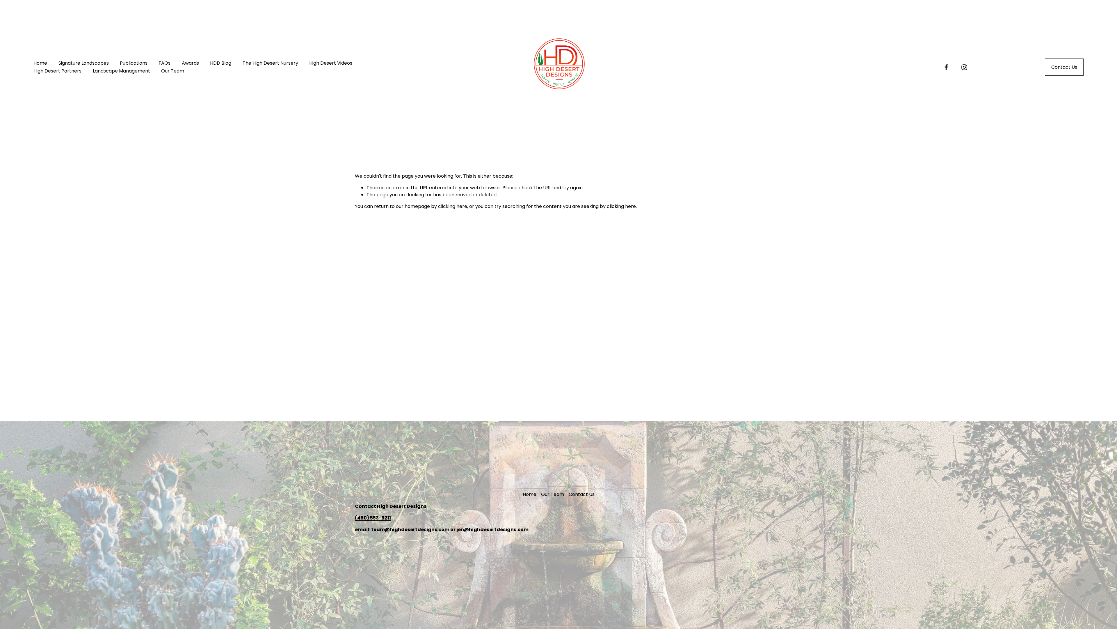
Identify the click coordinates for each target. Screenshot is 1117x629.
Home (40, 63)
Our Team (172, 71)
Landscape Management (121, 71)
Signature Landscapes (83, 63)
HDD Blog (220, 63)
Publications (133, 63)
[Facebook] (946, 67)
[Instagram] (964, 67)
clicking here (452, 206)
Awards (190, 63)
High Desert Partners (57, 71)
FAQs (164, 63)
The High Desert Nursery (270, 63)
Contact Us (1064, 67)
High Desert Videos (330, 63)
